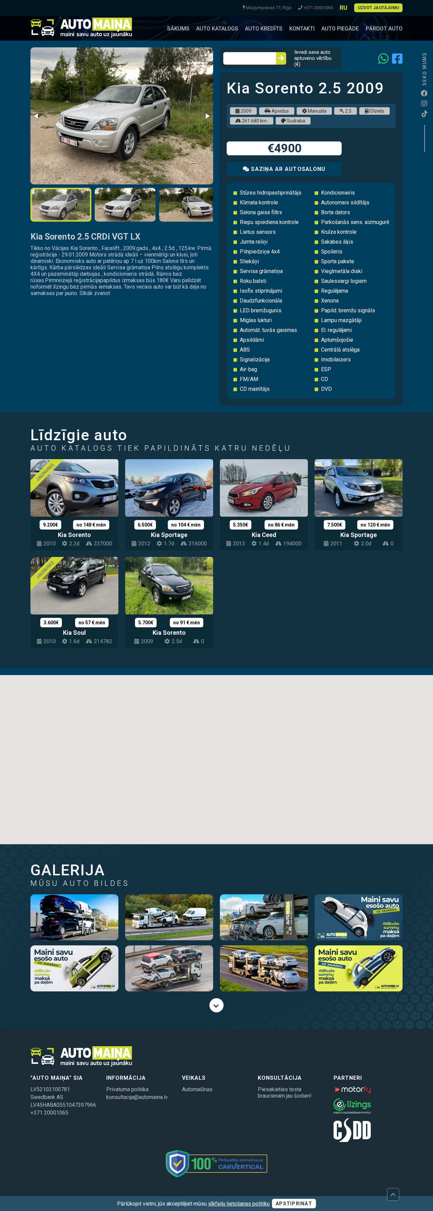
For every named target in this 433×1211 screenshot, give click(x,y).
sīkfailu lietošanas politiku (239, 1204)
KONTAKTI (302, 28)
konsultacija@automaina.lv (137, 1097)
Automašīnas (197, 1089)
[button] (207, 53)
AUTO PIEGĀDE (340, 28)
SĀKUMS (178, 28)
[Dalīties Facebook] (397, 58)
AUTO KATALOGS (217, 28)
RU (343, 7)
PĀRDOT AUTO (384, 28)
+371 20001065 (49, 1112)
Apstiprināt (294, 1203)
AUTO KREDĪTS (263, 28)
